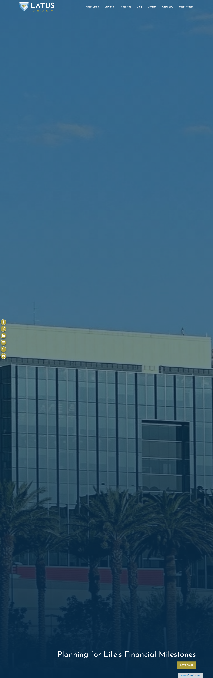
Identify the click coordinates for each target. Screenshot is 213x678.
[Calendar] (3, 342)
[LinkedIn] (3, 335)
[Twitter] (3, 329)
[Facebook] (3, 322)
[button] (92, 6)
